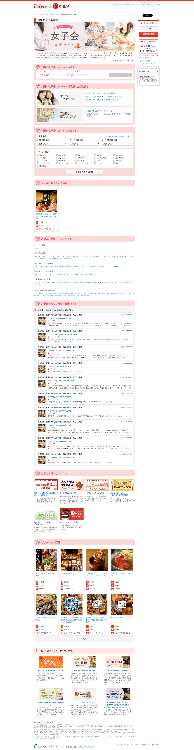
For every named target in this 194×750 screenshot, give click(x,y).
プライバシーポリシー (133, 745)
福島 (108, 293)
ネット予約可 (53, 259)
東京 (35, 293)
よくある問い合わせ (117, 4)
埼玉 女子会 (120, 60)
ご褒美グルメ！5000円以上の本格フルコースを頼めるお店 (108, 115)
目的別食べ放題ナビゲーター (84, 671)
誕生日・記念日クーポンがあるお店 (102, 93)
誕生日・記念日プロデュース (118, 671)
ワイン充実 (43, 161)
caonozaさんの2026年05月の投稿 (62, 457)
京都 (58, 293)
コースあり (100, 161)
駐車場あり (43, 166)
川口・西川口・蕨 (71, 282)
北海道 (90, 293)
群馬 (54, 293)
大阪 (63, 293)
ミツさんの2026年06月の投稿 (60, 397)
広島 (43, 295)
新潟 (112, 293)
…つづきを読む (126, 325)
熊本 (73, 295)
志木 (83, 266)
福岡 (64, 295)
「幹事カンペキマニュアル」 (95, 493)
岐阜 (71, 293)
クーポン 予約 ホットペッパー (151, 4)
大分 (78, 295)
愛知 (80, 293)
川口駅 (102, 266)
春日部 (62, 266)
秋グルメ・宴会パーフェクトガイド (50, 671)
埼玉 (51, 14)
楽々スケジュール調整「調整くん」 (42, 523)
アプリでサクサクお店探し (69, 522)
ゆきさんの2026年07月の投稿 (60, 366)
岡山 (38, 295)
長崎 (69, 295)
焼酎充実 (80, 158)
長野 (125, 293)
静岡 (76, 293)
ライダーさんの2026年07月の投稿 (62, 381)
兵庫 (67, 293)
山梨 (121, 293)
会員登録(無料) (148, 34)
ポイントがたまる (102, 163)
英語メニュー (120, 163)
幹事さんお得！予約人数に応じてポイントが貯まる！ (46, 494)
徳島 (51, 295)
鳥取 (129, 293)
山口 (47, 295)
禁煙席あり (119, 155)
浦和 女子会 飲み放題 (57, 274)
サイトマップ (121, 745)
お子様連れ (43, 158)
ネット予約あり (83, 163)
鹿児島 (87, 295)
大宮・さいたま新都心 (42, 282)
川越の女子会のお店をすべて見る (119, 136)
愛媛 (56, 295)
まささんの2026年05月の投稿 (60, 425)
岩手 (95, 293)
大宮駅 (69, 266)
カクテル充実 (101, 158)
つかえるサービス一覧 (148, 63)
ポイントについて (146, 61)
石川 (116, 293)
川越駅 (36, 248)
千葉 (45, 293)
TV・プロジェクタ (46, 163)
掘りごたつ (81, 155)
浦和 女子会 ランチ (41, 274)
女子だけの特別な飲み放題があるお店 (102, 100)
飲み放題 (80, 161)
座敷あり (99, 155)
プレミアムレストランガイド (84, 703)
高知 (60, 295)
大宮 (35, 266)
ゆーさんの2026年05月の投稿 (60, 441)
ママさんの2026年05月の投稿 (60, 411)
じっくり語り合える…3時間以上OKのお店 (104, 96)
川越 (57, 14)
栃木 (50, 293)
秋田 (103, 293)
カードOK (118, 161)
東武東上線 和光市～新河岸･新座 (91, 282)
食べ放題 (61, 161)
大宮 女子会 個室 (87, 274)
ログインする (148, 28)
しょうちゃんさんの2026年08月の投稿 (63, 334)
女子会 (112, 60)
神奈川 (41, 293)
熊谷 (56, 266)
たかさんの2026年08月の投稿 (60, 318)
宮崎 (82, 295)
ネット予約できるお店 (68, 493)
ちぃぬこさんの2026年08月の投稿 (62, 350)
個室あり (42, 155)
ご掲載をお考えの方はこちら (87, 747)
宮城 (99, 293)
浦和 (46, 266)
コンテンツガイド (132, 4)
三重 (85, 293)
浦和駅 (115, 266)
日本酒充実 (119, 158)
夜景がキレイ (63, 155)
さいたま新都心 (92, 266)
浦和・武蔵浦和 (57, 282)
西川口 (109, 266)
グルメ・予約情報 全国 (41, 14)
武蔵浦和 (77, 266)
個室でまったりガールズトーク (100, 111)
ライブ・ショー (64, 163)
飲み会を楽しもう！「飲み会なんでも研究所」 (120, 494)
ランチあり (62, 158)
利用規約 (143, 745)
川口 (51, 266)
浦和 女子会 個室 (73, 274)
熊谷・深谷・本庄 (111, 282)
